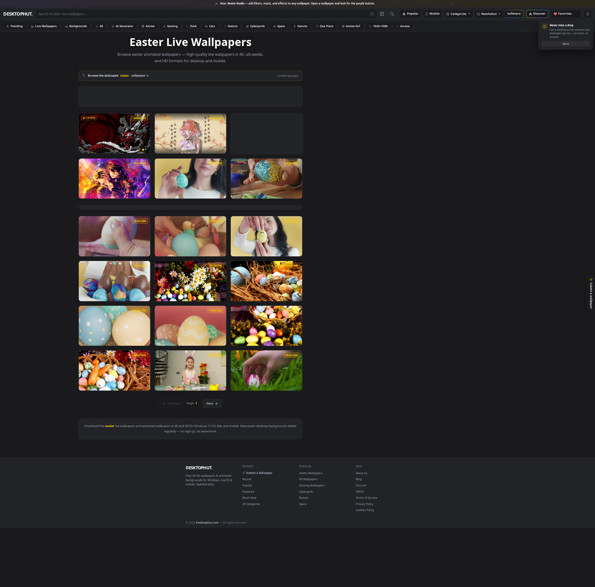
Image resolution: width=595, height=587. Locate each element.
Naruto (302, 26)
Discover (539, 14)
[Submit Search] (392, 14)
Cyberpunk (257, 26)
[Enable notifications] (588, 14)
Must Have (249, 497)
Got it (566, 43)
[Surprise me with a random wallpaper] (382, 14)
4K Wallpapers (308, 479)
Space (281, 26)
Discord (361, 485)
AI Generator (124, 26)
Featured (248, 491)
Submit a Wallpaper (259, 473)
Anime (150, 26)
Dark (193, 26)
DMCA (360, 491)
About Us (361, 473)
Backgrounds (78, 26)
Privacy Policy (364, 504)
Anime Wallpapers (311, 473)
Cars (212, 26)
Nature (233, 26)
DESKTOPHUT (199, 467)
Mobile (435, 14)
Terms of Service (366, 497)
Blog (359, 479)
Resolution (489, 14)
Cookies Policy (365, 510)
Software (514, 14)
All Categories (251, 504)
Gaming (172, 26)
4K (101, 26)
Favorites (567, 14)
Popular (413, 14)
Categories (458, 14)
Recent (246, 479)
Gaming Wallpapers (312, 485)
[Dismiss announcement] (451, 3)
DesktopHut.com (207, 522)
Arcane (405, 26)
